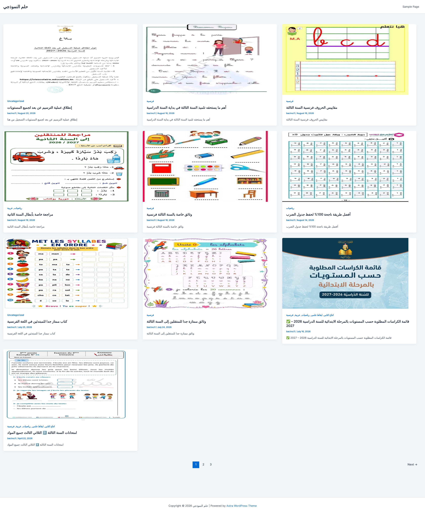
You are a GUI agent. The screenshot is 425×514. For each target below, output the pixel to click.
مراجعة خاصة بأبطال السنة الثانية (30, 214)
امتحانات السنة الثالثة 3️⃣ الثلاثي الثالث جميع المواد (42, 433)
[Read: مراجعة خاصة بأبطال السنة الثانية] (66, 166)
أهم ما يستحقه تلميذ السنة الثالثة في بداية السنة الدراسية (186, 108)
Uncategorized (15, 101)
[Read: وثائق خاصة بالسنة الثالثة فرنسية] (206, 166)
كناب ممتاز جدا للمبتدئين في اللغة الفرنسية (37, 321)
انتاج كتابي (329, 315)
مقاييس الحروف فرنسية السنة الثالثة (311, 108)
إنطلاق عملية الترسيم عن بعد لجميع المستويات (39, 108)
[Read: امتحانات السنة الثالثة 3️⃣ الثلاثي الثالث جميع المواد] (66, 384)
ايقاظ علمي (316, 315)
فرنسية (150, 101)
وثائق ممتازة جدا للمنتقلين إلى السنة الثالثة (176, 321)
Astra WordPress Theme (241, 505)
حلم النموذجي (15, 6)
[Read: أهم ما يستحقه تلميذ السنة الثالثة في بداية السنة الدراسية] (206, 59)
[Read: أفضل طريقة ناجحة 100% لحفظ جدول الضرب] (345, 166)
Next (412, 464)
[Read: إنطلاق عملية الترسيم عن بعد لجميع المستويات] (66, 59)
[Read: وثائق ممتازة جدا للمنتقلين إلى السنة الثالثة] (206, 273)
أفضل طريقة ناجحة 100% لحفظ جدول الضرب (318, 214)
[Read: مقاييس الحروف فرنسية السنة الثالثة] (345, 59)
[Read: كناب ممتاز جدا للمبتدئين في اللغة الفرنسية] (66, 273)
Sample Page (411, 6)
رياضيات (18, 208)
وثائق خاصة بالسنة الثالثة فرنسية (169, 214)
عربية (10, 208)
